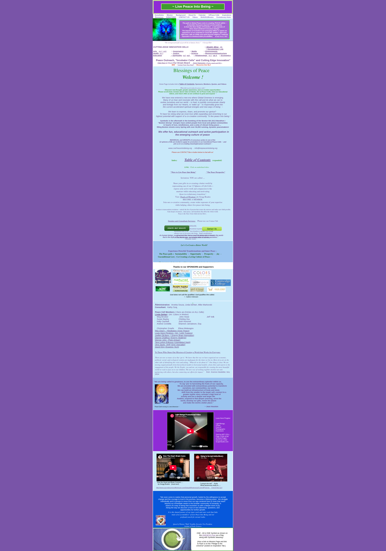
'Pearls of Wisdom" (188, 196)
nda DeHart (162, 314)
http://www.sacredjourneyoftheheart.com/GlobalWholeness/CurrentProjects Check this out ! (189, 488)
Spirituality (177, 56)
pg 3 (215, 56)
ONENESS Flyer (209, 535)
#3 (221, 47)
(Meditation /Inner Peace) (177, 331)
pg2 (184, 56)
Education (157, 56)
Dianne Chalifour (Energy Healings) (170, 338)
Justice (176, 53)
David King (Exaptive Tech (166, 347)
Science (194, 53)
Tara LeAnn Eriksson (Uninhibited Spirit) (172, 342)
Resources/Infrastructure (216, 53)
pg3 (165, 51)
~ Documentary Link (214, 49)
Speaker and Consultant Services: (182, 221)
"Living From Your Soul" (185, 65)
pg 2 (160, 51)
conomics (226, 56)
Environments (211, 51)
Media (194, 51)
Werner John (161, 340)
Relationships (201, 56)
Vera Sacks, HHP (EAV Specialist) (170, 345)
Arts (155, 51)
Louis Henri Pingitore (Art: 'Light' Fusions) (174, 333)
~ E (220, 56)
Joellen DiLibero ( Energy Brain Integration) (174, 335)
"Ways (173, 172)
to (177, 172)
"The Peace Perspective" (215, 172)
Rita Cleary (160, 331)
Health (156, 53)
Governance (178, 51)
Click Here (161, 63)
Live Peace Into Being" (187, 172)
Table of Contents (186, 84)
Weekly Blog (213, 47)
